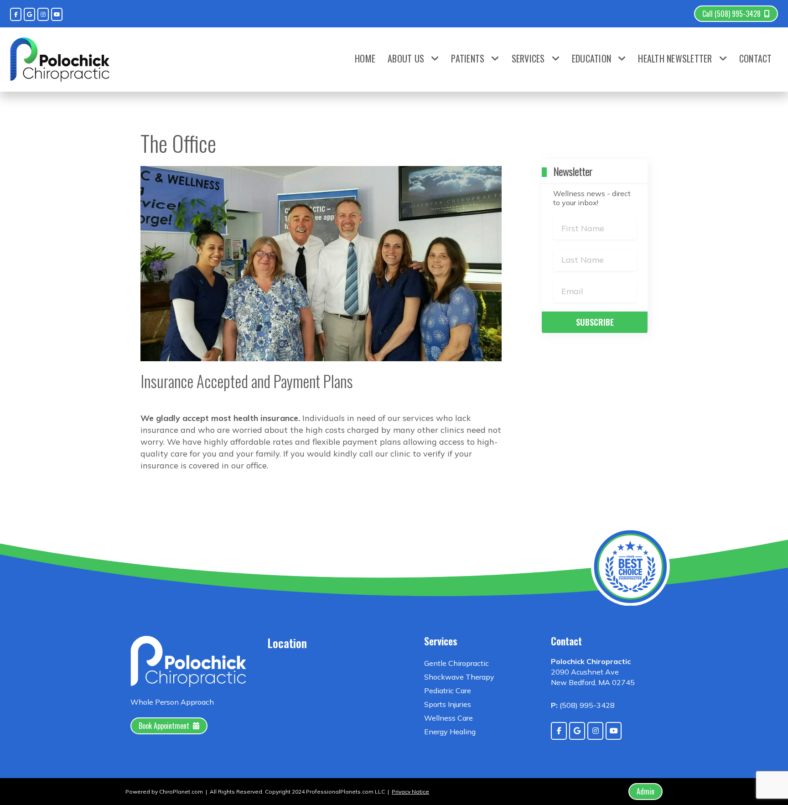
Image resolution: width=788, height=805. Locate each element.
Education (591, 58)
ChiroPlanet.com (181, 791)
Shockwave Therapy (459, 676)
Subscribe (595, 322)
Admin (645, 791)
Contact (755, 58)
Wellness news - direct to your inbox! (592, 198)
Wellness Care (448, 717)
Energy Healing (450, 731)
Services (528, 58)
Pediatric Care (447, 690)
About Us (406, 58)
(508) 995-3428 (587, 705)
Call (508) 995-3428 (731, 13)
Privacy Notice (410, 791)
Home (365, 58)
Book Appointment (164, 725)
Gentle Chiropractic (456, 663)
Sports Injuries (447, 704)
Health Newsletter (675, 58)
